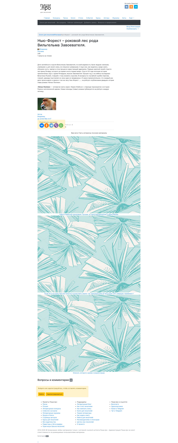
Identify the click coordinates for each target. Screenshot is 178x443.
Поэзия (45, 406)
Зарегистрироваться (54, 394)
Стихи (80, 18)
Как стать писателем (84, 406)
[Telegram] (51, 125)
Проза (65, 18)
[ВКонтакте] (41, 125)
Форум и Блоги (48, 415)
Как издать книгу (83, 415)
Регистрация (135, 26)
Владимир (43, 49)
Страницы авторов (50, 417)
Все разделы (61, 22)
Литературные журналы (51, 413)
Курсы (98, 18)
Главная (47, 18)
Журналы (115, 18)
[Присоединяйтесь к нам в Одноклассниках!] (131, 6)
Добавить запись (90, 22)
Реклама (41, 51)
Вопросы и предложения (107, 22)
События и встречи (50, 411)
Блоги (73, 18)
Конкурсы (56, 18)
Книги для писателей (84, 411)
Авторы (106, 18)
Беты (124, 18)
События (89, 18)
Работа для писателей (85, 417)
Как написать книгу (84, 409)
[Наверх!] (39, 439)
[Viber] (56, 125)
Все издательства (49, 422)
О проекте (81, 424)
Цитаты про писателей (85, 422)
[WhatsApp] (61, 125)
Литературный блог (84, 404)
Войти (41, 394)
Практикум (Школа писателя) (53, 426)
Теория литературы (84, 413)
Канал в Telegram (117, 409)
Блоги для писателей (47, 22)
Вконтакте (115, 404)
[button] (132, 18)
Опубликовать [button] (132, 29)
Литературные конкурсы (52, 409)
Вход (129, 26)
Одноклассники (117, 406)
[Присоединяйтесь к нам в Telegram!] (136, 6)
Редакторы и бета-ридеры (52, 424)
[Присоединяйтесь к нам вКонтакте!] (126, 6)
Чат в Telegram (116, 411)
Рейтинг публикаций (75, 22)
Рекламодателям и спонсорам (88, 420)
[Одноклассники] (46, 125)
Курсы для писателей (50, 420)
